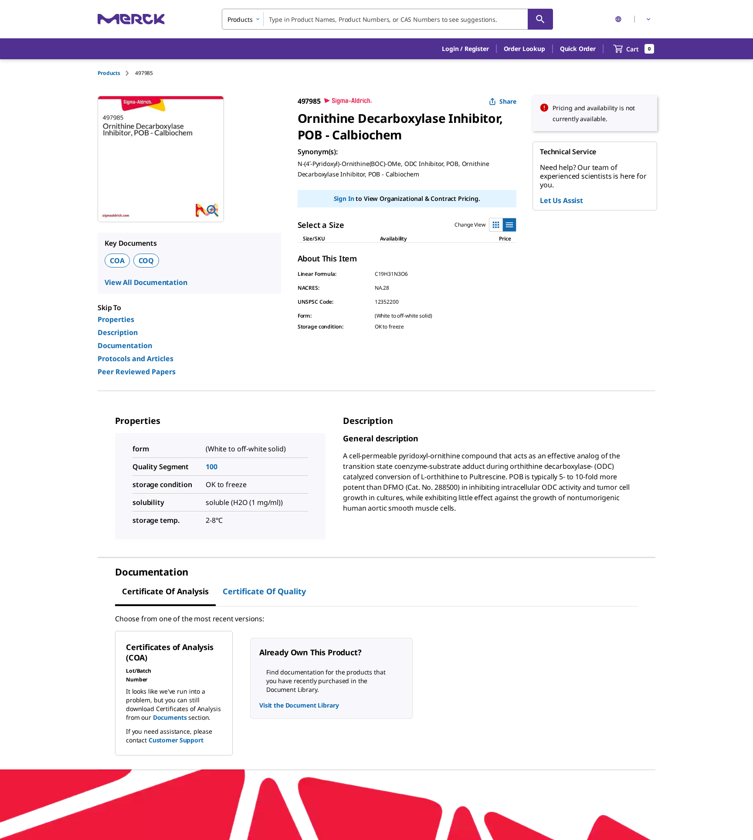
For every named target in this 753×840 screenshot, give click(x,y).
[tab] (116, 73)
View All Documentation (146, 282)
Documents (170, 717)
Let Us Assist (561, 200)
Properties (116, 319)
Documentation (125, 345)
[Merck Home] (131, 19)
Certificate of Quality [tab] (264, 591)
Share (507, 101)
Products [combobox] (240, 19)
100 (211, 466)
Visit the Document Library (299, 705)
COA (117, 260)
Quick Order (578, 48)
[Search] (540, 19)
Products (109, 73)
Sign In (344, 198)
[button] (465, 48)
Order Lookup (524, 48)
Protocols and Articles (135, 358)
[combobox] (387, 19)
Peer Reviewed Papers (137, 371)
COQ (146, 260)
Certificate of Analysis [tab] (165, 591)
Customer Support (176, 740)
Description (118, 332)
